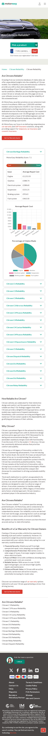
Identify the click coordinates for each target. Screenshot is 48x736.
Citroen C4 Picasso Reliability (14, 618)
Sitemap (29, 695)
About (11, 682)
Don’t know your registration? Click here (24, 56)
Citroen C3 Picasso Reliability (14, 608)
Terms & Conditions (34, 682)
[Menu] (44, 3)
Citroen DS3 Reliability (11, 624)
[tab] (24, 152)
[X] (11, 670)
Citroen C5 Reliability (10, 628)
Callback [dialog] (19, 662)
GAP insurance (21, 126)
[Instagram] (24, 671)
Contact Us (13, 685)
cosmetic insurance (9, 131)
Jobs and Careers (33, 698)
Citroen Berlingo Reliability (13, 631)
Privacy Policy (31, 689)
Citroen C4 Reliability (10, 611)
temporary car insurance (28, 129)
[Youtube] (37, 671)
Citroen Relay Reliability (11, 640)
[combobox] (24, 44)
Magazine (13, 692)
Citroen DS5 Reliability (11, 637)
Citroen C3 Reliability (10, 605)
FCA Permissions (33, 692)
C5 (30, 442)
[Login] (39, 3)
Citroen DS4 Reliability (11, 634)
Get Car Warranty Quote (12, 138)
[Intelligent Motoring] (21, 706)
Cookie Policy (31, 685)
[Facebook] (17, 671)
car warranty (7, 126)
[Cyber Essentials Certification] (35, 706)
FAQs (11, 689)
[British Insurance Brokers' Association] (10, 706)
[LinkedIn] (30, 671)
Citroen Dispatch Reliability (13, 644)
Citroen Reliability (16, 69)
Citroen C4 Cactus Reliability (13, 615)
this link (13, 733)
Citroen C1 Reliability (10, 621)
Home (4, 69)
